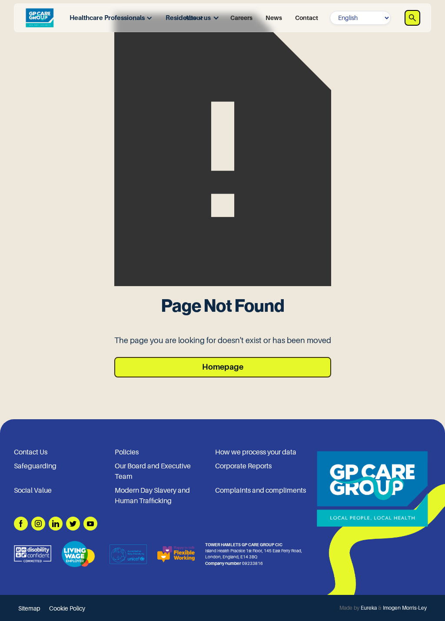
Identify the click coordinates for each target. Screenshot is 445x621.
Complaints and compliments (260, 490)
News (274, 17)
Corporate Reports (243, 466)
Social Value (33, 490)
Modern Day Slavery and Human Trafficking (152, 496)
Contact (306, 17)
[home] (39, 17)
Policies (127, 452)
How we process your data (255, 452)
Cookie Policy (67, 608)
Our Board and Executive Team (153, 471)
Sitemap (29, 608)
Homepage (222, 367)
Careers (241, 17)
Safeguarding (35, 466)
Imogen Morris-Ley (405, 608)
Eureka (369, 608)
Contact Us (30, 452)
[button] (109, 18)
